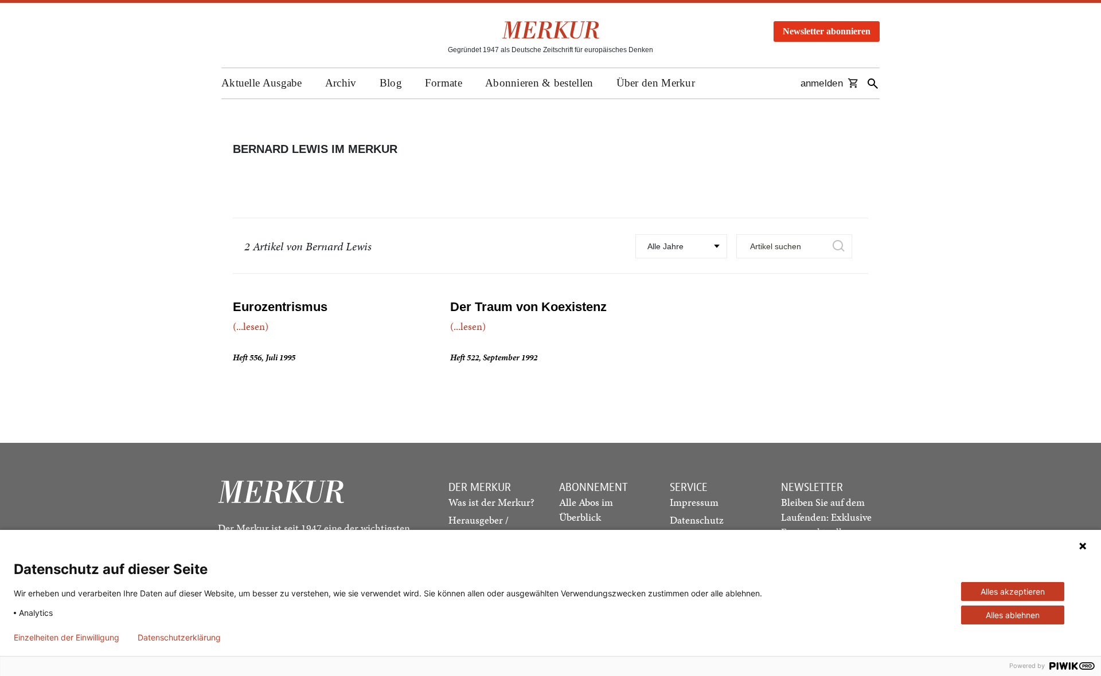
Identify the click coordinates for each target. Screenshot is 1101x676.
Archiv (341, 83)
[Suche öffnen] (873, 83)
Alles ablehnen (1013, 615)
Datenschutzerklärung (179, 637)
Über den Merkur (656, 83)
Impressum (694, 502)
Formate (443, 83)
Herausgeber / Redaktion (478, 527)
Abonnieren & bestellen (539, 83)
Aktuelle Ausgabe (261, 83)
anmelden (822, 83)
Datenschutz (697, 520)
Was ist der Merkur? (491, 502)
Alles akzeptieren (1013, 591)
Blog (391, 83)
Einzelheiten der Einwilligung (66, 637)
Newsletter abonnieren (826, 31)
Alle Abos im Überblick (586, 509)
